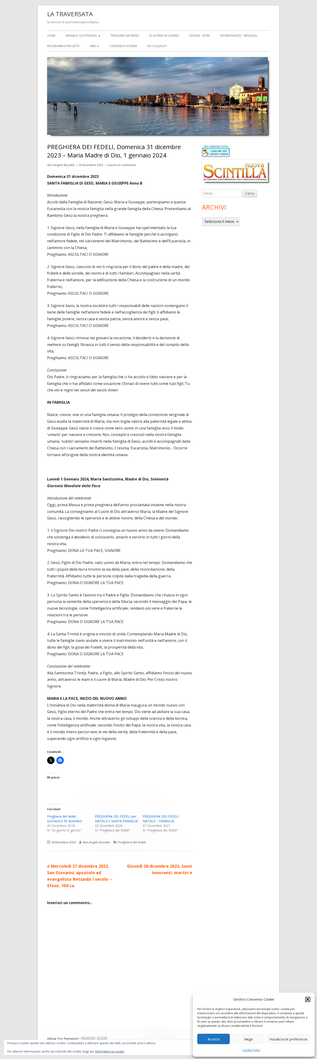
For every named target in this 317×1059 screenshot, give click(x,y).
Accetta (213, 1039)
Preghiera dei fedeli (125, 36)
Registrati (88, 1038)
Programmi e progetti (63, 46)
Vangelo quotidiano (81, 36)
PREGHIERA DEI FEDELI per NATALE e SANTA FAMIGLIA (116, 818)
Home (51, 36)
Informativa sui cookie (109, 1051)
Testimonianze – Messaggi (238, 36)
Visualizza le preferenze (288, 1039)
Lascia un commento (121, 165)
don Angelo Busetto (61, 165)
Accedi (102, 1038)
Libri (93, 46)
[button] (307, 999)
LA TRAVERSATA (70, 14)
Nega (248, 1039)
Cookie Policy (251, 1050)
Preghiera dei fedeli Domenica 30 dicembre (64, 818)
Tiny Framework (67, 1038)
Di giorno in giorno (164, 36)
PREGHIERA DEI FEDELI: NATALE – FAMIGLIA (161, 818)
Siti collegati (157, 46)
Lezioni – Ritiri (199, 36)
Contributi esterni (123, 46)
